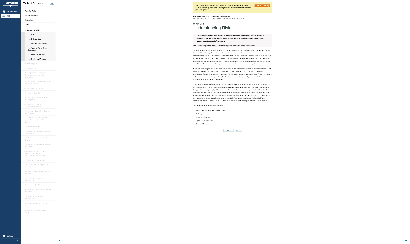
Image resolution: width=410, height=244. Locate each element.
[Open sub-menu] (24, 30)
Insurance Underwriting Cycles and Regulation (36, 98)
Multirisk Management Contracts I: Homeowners (37, 132)
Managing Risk (31, 68)
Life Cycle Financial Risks (35, 160)
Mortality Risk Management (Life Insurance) (37, 172)
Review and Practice (37, 59)
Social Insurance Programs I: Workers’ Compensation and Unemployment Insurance (36, 153)
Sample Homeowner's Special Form (36, 205)
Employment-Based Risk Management (35, 179)
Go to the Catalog (262, 6)
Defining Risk (34, 39)
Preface (27, 25)
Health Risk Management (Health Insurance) (38, 190)
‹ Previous (228, 130)
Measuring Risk (31, 63)
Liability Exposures (33, 126)
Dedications (29, 20)
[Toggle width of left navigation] (17, 241)
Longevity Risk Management (36, 185)
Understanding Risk (32, 30)
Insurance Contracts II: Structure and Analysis (37, 112)
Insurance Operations (33, 93)
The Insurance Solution (34, 88)
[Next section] (406, 240)
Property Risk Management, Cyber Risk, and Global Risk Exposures (36, 120)
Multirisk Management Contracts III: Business (37, 145)
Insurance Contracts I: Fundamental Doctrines (34, 105)
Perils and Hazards (36, 54)
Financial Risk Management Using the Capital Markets (38, 83)
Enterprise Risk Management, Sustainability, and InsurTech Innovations (36, 75)
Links (31, 34)
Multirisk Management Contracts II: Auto (37, 139)
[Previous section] (59, 240)
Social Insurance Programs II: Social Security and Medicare (36, 166)
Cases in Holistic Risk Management (34, 197)
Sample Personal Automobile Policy (36, 211)
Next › (238, 130)
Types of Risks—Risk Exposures (37, 49)
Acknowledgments (31, 15)
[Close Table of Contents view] (52, 3)
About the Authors (31, 11)
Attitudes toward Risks (37, 43)
